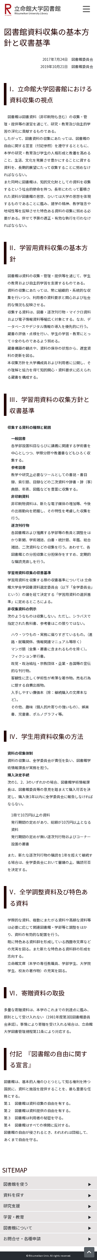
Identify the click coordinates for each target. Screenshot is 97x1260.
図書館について (17, 1228)
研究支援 (11, 1206)
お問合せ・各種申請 (22, 1238)
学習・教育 (13, 1217)
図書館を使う (15, 1184)
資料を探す (13, 1195)
